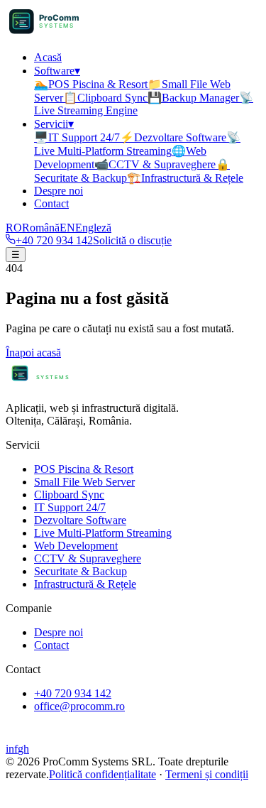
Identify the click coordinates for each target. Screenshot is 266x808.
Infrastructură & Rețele (185, 178)
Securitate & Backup (80, 571)
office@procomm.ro (79, 706)
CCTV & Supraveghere (155, 164)
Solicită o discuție (132, 240)
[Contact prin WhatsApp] (14, 793)
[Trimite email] (30, 793)
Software (57, 71)
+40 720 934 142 (54, 240)
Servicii (54, 124)
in (10, 749)
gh (23, 749)
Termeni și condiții (206, 774)
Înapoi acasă (33, 352)
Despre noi (58, 191)
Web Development (76, 546)
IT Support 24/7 (77, 137)
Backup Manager (193, 98)
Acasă (48, 57)
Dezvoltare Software (173, 137)
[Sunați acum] (46, 793)
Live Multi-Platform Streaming (103, 533)
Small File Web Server (84, 482)
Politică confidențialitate (102, 774)
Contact (51, 203)
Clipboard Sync (105, 98)
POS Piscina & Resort (91, 84)
